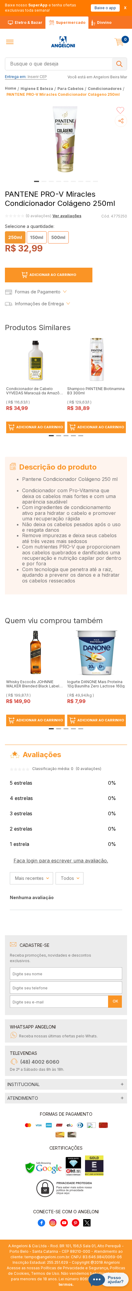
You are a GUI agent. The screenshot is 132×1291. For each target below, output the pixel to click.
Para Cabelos (70, 88)
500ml (58, 237)
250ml (15, 237)
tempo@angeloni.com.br (47, 1257)
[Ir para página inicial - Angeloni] (63, 42)
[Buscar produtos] (119, 64)
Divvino (104, 22)
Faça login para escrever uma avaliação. (61, 861)
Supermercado (70, 22)
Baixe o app (105, 8)
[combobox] (66, 63)
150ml (36, 237)
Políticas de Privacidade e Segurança (74, 1268)
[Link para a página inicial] (11, 88)
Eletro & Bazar (28, 22)
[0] (119, 42)
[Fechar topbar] (125, 8)
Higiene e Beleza (37, 88)
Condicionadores (105, 88)
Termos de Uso (45, 1273)
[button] (10, 42)
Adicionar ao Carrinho (52, 275)
